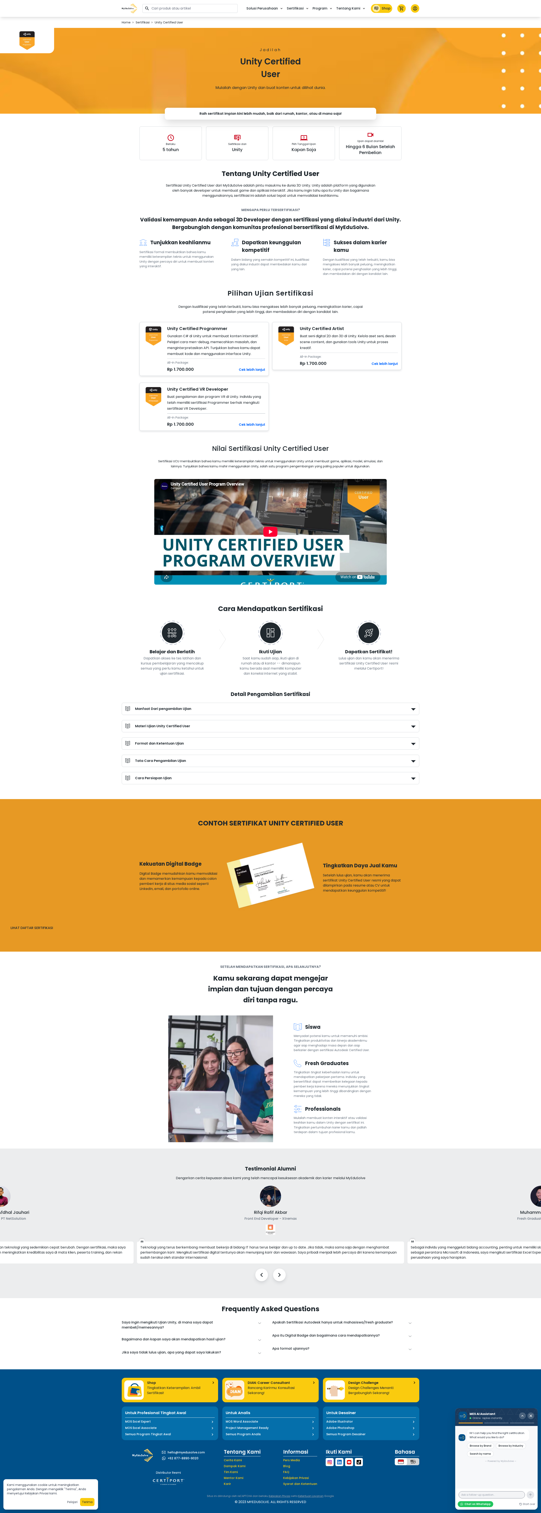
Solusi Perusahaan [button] (262, 8)
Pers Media (291, 1460)
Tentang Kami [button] (348, 8)
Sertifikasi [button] (295, 8)
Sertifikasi (143, 22)
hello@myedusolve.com (186, 1452)
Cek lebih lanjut (252, 369)
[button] (129, 8)
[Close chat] (530, 1415)
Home (126, 22)
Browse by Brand (480, 1446)
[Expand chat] (522, 1415)
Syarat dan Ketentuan (300, 1484)
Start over (529, 1504)
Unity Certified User (169, 22)
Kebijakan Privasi (296, 1478)
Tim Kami (231, 1472)
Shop (386, 8)
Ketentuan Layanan (311, 1496)
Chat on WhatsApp (477, 1504)
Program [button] (320, 8)
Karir (227, 1484)
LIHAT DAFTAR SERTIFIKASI (32, 927)
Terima (87, 1502)
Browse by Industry (511, 1446)
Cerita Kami (233, 1460)
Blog (286, 1466)
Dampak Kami (234, 1466)
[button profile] (415, 8)
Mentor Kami (233, 1478)
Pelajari (72, 1502)
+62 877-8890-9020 (183, 1458)
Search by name (480, 1454)
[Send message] (530, 1495)
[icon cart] (401, 8)
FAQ (286, 1472)
